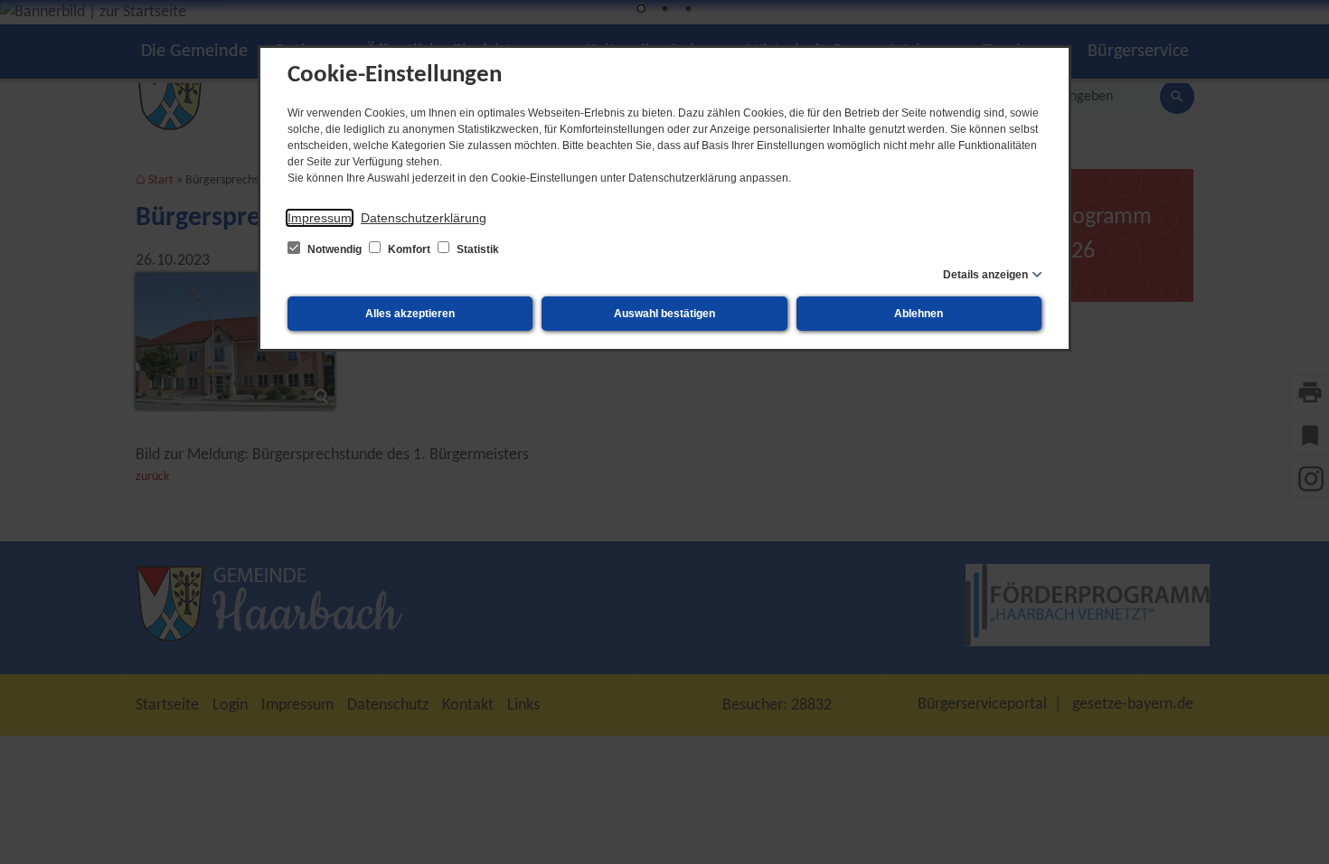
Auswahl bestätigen (664, 313)
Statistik (476, 249)
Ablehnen (918, 313)
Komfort (409, 249)
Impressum (319, 218)
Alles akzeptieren (410, 313)
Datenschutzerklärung (423, 218)
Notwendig (334, 249)
